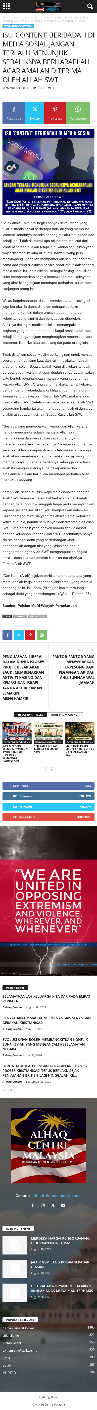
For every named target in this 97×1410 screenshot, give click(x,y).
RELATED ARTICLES (30, 714)
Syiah (6, 1365)
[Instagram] (44, 1206)
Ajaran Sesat (11, 1343)
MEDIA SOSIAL (37, 616)
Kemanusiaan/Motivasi (28, 17)
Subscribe (84, 817)
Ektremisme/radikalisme (19, 1350)
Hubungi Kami (48, 1397)
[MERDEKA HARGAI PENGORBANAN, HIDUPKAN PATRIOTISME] (14, 1245)
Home (5, 17)
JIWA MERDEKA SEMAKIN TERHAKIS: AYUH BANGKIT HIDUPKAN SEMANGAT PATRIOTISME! (15, 753)
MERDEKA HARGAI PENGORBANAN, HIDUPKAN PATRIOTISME (60, 1240)
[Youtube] (63, 1206)
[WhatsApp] (42, 635)
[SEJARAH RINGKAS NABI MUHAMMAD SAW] (48, 733)
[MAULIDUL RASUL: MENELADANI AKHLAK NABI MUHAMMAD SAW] (80, 733)
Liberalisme (10, 1335)
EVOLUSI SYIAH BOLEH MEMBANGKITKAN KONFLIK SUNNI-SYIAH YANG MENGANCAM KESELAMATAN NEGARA (45, 1044)
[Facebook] (7, 635)
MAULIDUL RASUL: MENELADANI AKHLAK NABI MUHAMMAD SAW (79, 750)
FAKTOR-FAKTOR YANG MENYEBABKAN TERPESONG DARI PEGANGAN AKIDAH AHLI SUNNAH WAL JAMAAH (73, 669)
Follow (85, 796)
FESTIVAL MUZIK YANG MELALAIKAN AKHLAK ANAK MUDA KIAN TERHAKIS (62, 1288)
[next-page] (51, 769)
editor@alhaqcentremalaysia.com (57, 1196)
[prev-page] (45, 769)
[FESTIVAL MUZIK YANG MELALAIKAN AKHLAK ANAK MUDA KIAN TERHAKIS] (14, 1293)
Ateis (6, 1358)
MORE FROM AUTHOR (64, 714)
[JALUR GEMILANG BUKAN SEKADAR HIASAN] (14, 1269)
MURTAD (9, 1373)
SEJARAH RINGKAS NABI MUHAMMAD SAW (46, 749)
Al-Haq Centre (12, 1007)
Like (88, 785)
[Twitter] (19, 635)
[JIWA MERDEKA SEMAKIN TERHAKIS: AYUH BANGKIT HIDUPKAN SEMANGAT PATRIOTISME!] (17, 733)
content (20, 616)
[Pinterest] (30, 635)
